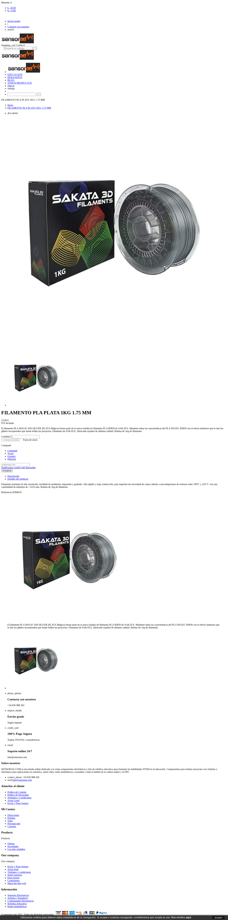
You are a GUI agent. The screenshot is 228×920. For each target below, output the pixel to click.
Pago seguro (13, 877)
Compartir (12, 450)
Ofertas (11, 843)
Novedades (12, 846)
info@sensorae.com (22, 780)
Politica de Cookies (16, 792)
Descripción (13, 476)
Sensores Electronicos (18, 895)
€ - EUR (11, 8)
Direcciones (13, 815)
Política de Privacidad (18, 795)
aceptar (218, 917)
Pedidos (11, 818)
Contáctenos (13, 880)
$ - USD (11, 10)
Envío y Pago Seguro (17, 803)
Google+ (11, 456)
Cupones (11, 826)
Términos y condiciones (19, 872)
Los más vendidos (16, 849)
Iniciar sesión (13, 21)
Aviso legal (12, 869)
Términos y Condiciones (19, 797)
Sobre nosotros (14, 875)
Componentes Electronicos (20, 901)
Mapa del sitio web (16, 883)
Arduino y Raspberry (17, 898)
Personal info (13, 823)
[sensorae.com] (17, 42)
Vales (10, 820)
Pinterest (11, 459)
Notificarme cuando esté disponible (18, 467)
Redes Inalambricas (17, 906)
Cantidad (5, 436)
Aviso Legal (13, 800)
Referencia (6, 492)
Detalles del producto (17, 479)
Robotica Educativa (17, 903)
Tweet (10, 453)
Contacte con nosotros (18, 26)
